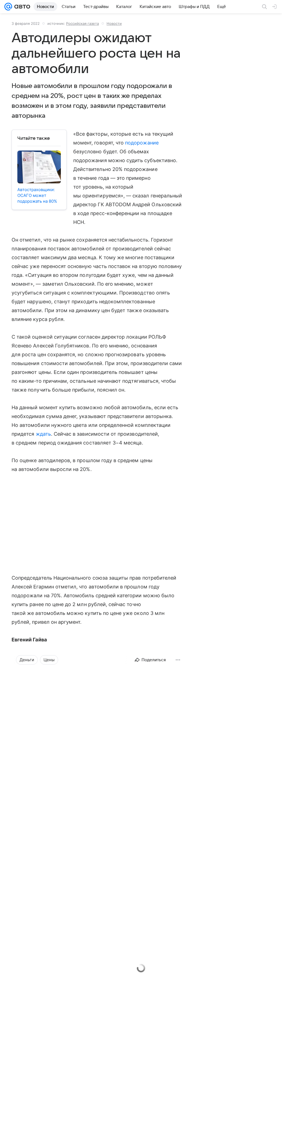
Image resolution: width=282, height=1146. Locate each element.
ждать (43, 434)
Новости (114, 23)
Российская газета (82, 23)
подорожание (142, 143)
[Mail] (8, 6)
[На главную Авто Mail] (21, 6)
